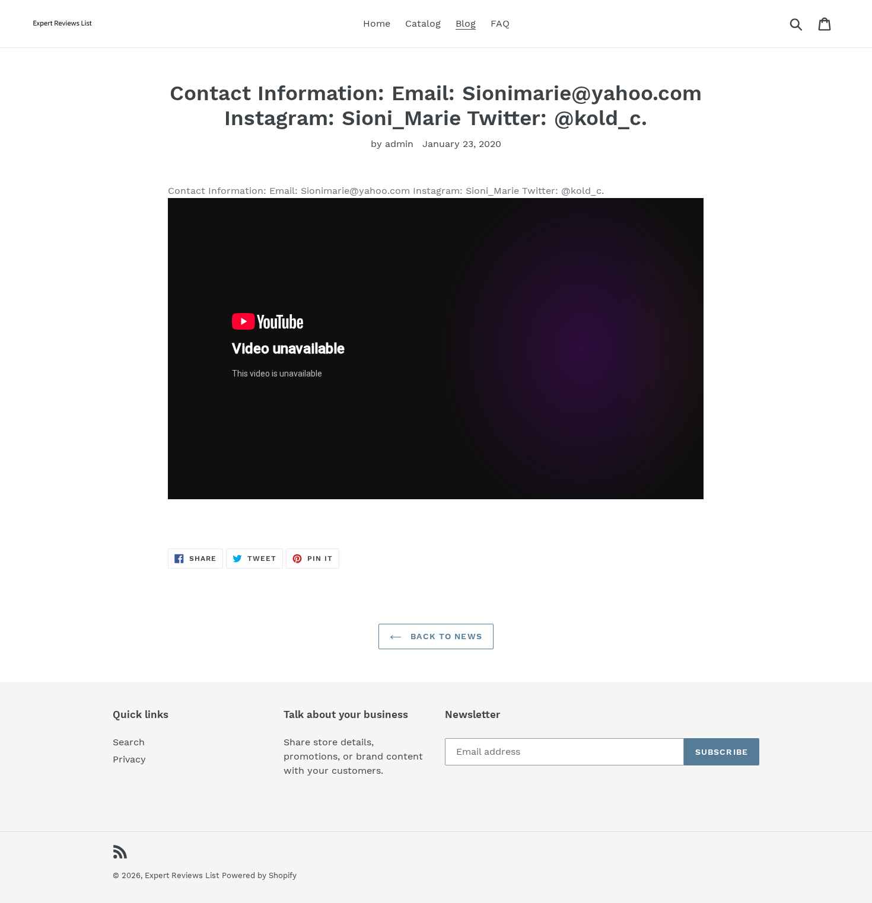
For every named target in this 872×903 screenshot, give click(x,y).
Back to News (445, 636)
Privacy (129, 759)
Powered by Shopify (259, 875)
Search (129, 742)
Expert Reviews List (182, 875)
